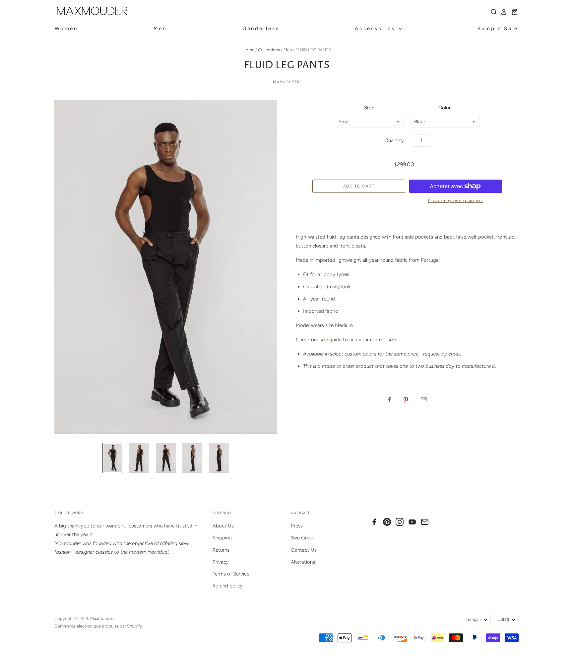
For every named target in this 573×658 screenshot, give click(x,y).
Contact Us (304, 550)
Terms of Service (231, 574)
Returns (221, 550)
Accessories (376, 28)
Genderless (261, 28)
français (473, 619)
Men (160, 28)
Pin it (406, 399)
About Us (223, 526)
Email (423, 399)
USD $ (503, 619)
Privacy (221, 562)
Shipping (222, 538)
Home (248, 49)
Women (66, 28)
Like (390, 399)
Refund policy (228, 586)
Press (297, 526)
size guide (331, 340)
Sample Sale (498, 28)
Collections (269, 49)
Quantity (394, 140)
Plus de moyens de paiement (455, 200)
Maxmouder (286, 81)
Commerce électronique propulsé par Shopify (98, 626)
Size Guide (302, 538)
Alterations (303, 562)
